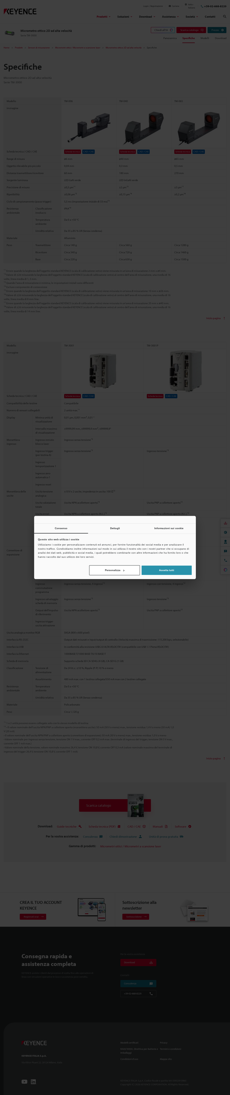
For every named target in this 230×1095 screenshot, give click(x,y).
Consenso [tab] (61, 528)
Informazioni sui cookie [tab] (168, 528)
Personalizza (112, 570)
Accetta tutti (166, 570)
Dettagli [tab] (115, 528)
